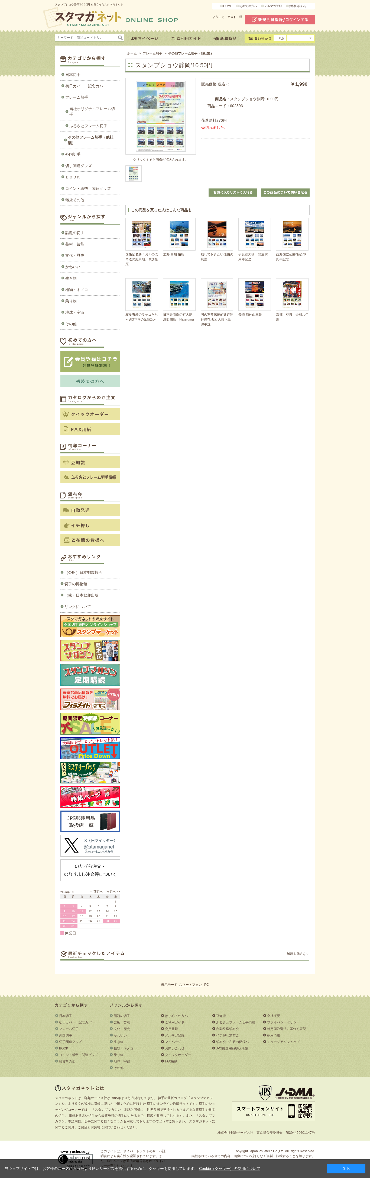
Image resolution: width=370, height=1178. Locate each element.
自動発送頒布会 (227, 1029)
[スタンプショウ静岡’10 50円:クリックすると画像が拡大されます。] (133, 174)
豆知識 (221, 1016)
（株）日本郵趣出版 (81, 595)
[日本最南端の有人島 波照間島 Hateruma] (179, 294)
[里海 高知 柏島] (179, 234)
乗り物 (71, 301)
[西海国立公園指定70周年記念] (292, 234)
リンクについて (77, 606)
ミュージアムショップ (283, 1042)
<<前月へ (96, 892)
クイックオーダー (178, 1055)
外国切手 (72, 154)
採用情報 (273, 1035)
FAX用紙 (171, 1061)
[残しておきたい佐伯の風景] (217, 234)
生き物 (71, 278)
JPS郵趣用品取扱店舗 (232, 1048)
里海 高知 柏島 (173, 254)
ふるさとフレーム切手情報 (235, 1022)
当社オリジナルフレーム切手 (92, 112)
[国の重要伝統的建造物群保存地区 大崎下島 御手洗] (217, 294)
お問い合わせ (298, 6)
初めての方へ (248, 6)
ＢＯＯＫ (72, 177)
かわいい (72, 267)
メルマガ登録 (273, 6)
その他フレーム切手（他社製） (90, 140)
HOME (227, 6)
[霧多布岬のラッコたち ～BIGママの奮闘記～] (141, 294)
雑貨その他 (74, 200)
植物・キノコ (76, 289)
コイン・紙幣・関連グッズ (88, 188)
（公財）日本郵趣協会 (83, 572)
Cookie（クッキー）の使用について (229, 1168)
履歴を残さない (298, 954)
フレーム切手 (76, 97)
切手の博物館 (75, 584)
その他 (71, 324)
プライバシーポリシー (283, 1022)
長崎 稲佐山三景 (250, 314)
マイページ (173, 1042)
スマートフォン (190, 985)
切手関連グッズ (78, 166)
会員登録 (171, 1029)
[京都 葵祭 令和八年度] (292, 294)
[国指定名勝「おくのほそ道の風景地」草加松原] (141, 234)
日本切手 (72, 74)
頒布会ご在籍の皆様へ (232, 1042)
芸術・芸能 (74, 244)
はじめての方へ (176, 1016)
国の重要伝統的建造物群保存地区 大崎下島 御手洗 (217, 319)
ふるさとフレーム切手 (88, 126)
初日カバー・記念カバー (86, 86)
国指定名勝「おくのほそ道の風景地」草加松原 (141, 259)
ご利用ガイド (174, 1022)
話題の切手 (74, 233)
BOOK (63, 1048)
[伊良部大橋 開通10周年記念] (254, 234)
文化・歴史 (74, 255)
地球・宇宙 (74, 312)
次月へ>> (113, 892)
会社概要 (273, 1016)
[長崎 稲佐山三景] (254, 294)
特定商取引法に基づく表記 (286, 1029)
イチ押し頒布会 (227, 1035)
